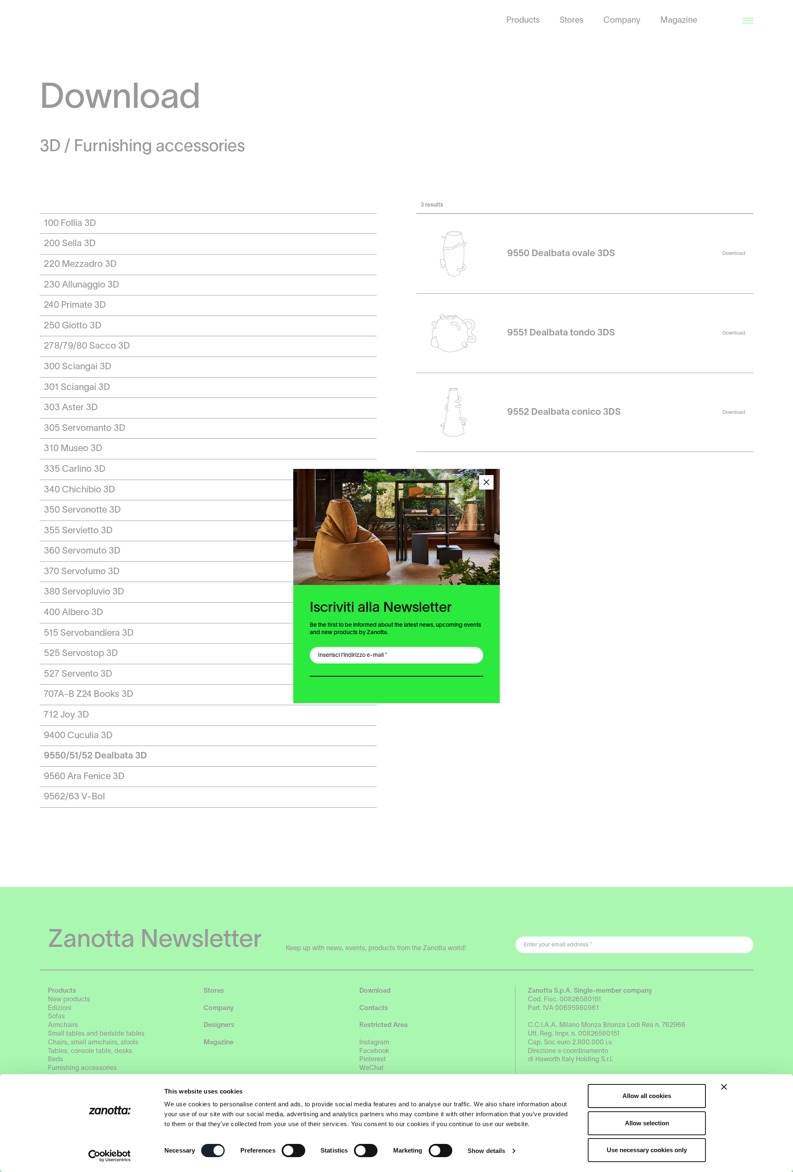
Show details (486, 1150)
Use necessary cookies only (647, 1149)
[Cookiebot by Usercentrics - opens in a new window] (110, 1156)
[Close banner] (724, 1087)
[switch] (293, 1150)
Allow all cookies (646, 1095)
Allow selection (647, 1123)
